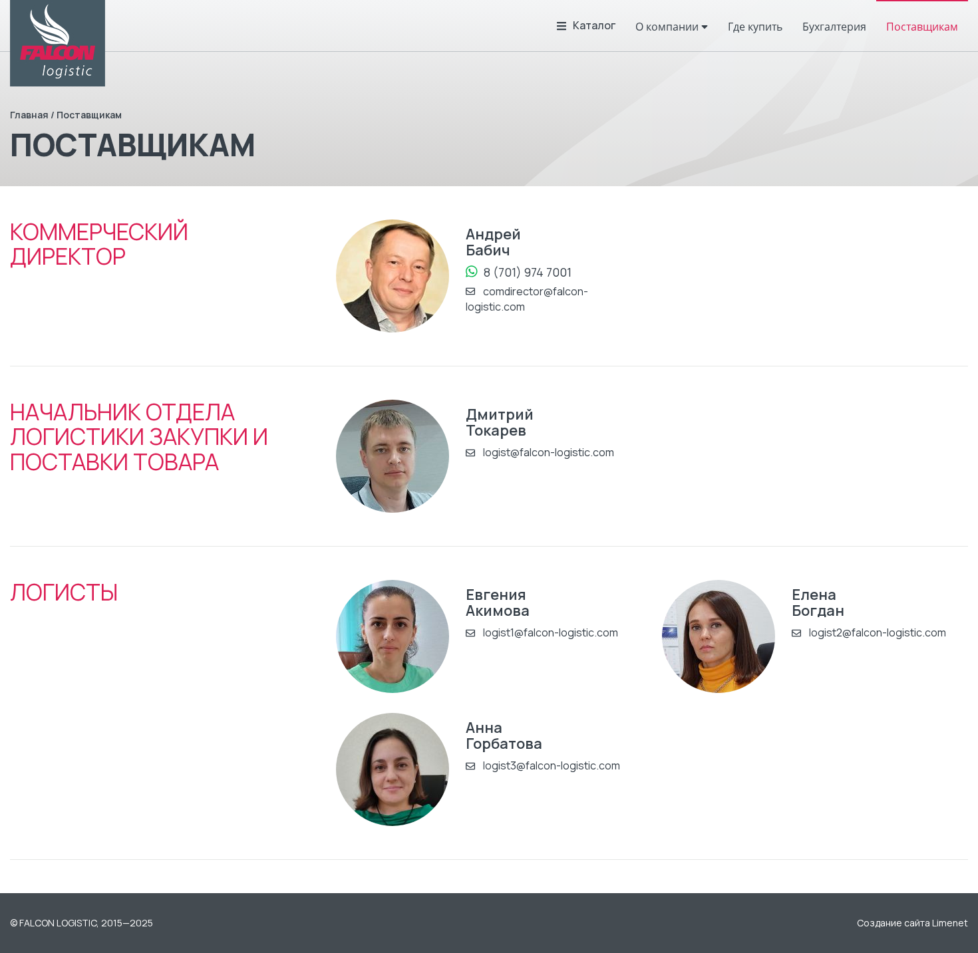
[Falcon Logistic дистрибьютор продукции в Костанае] (57, 43)
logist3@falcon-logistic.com (550, 765)
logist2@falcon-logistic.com (876, 632)
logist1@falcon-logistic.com (549, 632)
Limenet (950, 922)
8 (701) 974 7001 (526, 272)
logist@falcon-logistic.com (547, 452)
